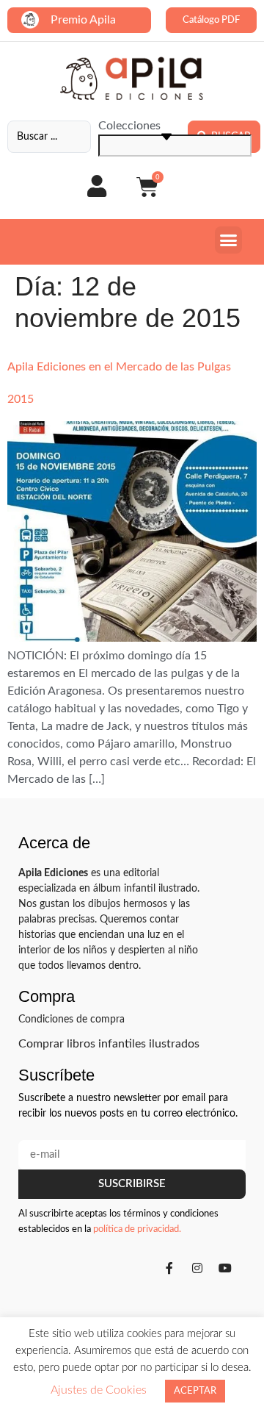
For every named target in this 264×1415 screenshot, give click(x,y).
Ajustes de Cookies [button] (99, 1390)
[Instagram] (197, 1268)
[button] (229, 240)
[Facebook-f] (169, 1268)
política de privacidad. (137, 1229)
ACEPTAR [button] (195, 1391)
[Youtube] (225, 1268)
